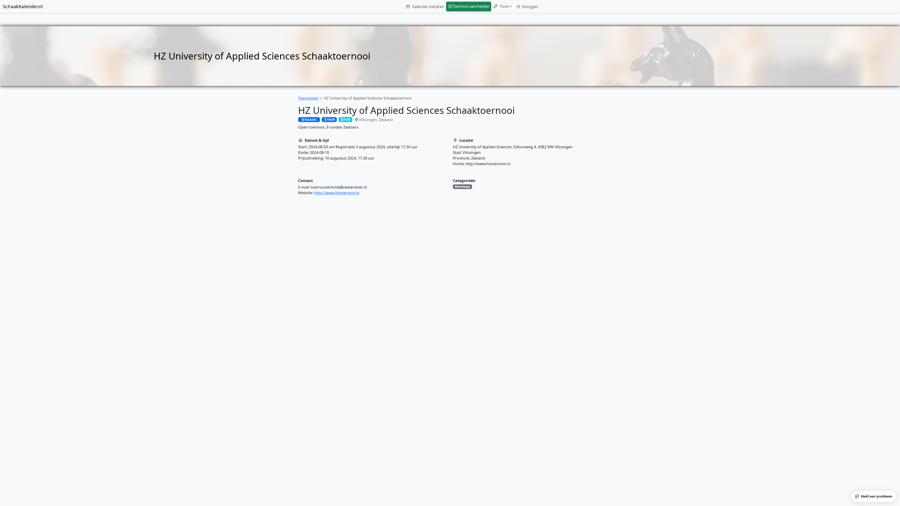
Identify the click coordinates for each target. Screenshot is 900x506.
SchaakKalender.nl (23, 6)
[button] (502, 6)
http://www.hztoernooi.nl (336, 192)
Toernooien (308, 98)
